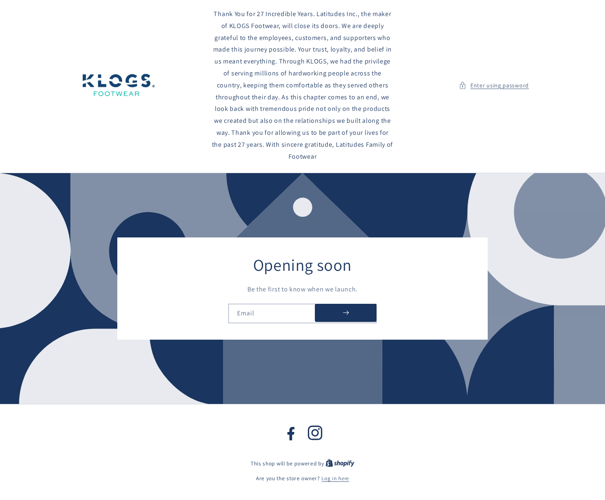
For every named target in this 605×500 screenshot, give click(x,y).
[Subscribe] (346, 313)
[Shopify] (340, 463)
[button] (494, 85)
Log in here (335, 478)
